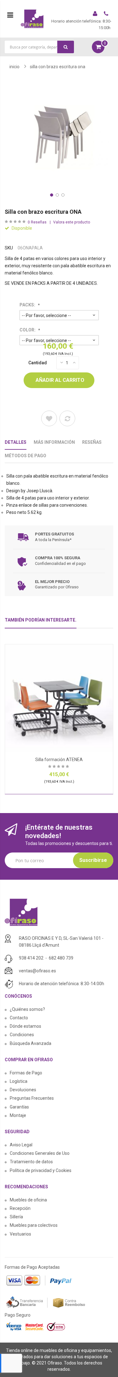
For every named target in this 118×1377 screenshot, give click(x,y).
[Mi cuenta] (96, 14)
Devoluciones (23, 1089)
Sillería (16, 1216)
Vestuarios (20, 1233)
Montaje (18, 1115)
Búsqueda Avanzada (30, 1043)
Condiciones (22, 1034)
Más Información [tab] (54, 442)
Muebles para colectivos (34, 1225)
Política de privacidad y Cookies (40, 1170)
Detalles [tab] (15, 442)
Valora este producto (71, 222)
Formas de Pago (26, 1072)
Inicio (14, 66)
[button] (51, 194)
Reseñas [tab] (92, 442)
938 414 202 (31, 957)
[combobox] (39, 47)
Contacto (19, 1017)
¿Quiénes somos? (27, 1009)
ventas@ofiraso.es (37, 970)
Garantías (19, 1106)
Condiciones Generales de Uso (40, 1153)
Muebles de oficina (28, 1199)
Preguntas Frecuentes (32, 1098)
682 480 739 (61, 957)
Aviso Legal (21, 1144)
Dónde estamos (25, 1026)
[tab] (40, 622)
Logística (18, 1081)
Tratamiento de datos (31, 1161)
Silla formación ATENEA (59, 759)
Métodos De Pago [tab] (25, 455)
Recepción (20, 1208)
